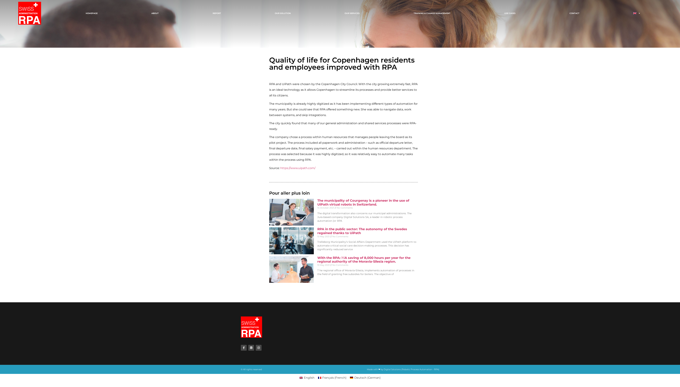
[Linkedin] (251, 348)
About (155, 13)
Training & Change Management (432, 13)
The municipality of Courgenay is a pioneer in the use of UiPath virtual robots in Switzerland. (363, 202)
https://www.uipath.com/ (297, 168)
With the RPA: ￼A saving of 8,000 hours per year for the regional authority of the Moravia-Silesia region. (363, 260)
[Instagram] (259, 348)
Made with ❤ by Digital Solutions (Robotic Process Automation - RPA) (403, 369)
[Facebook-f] (244, 348)
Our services (352, 13)
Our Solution (283, 13)
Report (217, 13)
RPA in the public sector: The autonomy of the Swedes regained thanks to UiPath (362, 231)
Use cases (509, 13)
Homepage (92, 13)
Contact (574, 13)
